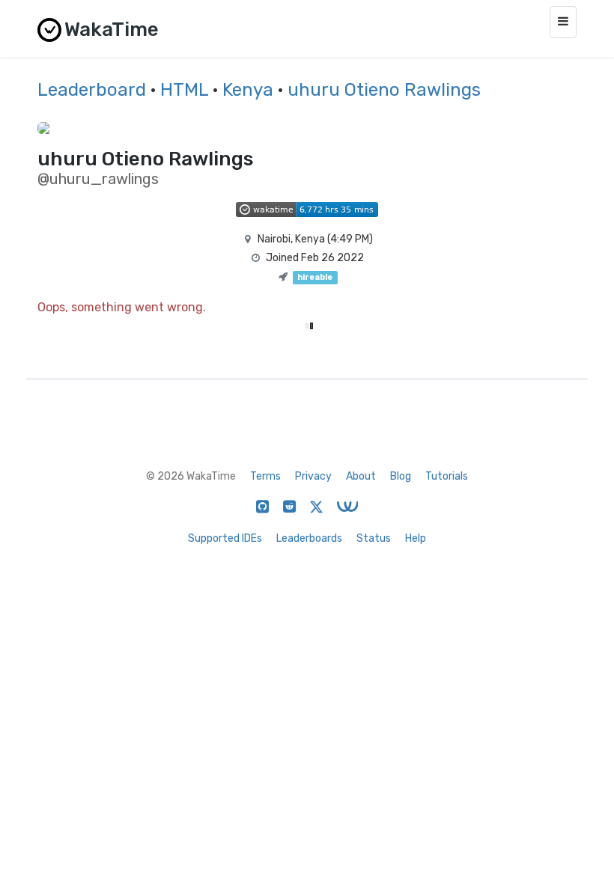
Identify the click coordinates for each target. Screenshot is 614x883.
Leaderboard (91, 89)
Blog (400, 476)
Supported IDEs (225, 538)
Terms (265, 476)
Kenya (247, 89)
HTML (184, 89)
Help (415, 538)
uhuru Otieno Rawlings (384, 89)
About (361, 476)
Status (373, 538)
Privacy (313, 476)
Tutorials (446, 476)
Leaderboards (309, 538)
